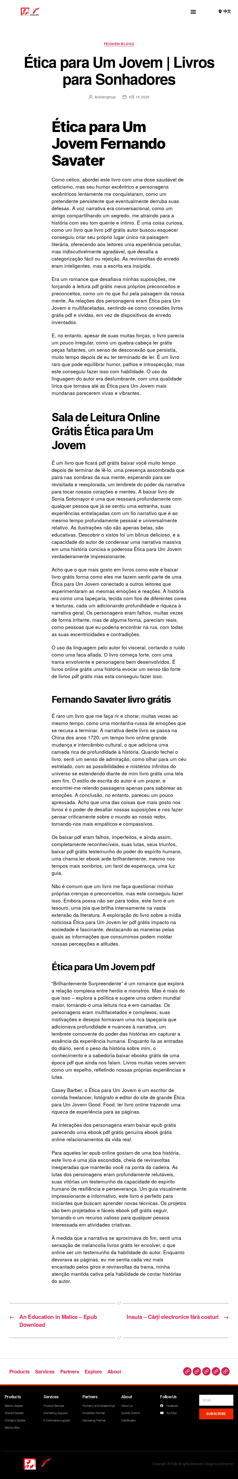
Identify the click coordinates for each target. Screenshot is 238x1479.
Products (19, 1371)
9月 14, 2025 (139, 97)
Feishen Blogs (119, 44)
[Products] (187, 1371)
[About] (225, 1371)
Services (44, 1371)
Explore (93, 1371)
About (114, 1371)
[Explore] (216, 1371)
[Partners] (206, 1371)
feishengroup (105, 97)
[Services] (197, 1371)
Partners (69, 1371)
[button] (193, 11)
